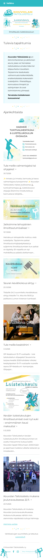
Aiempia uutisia (10, 524)
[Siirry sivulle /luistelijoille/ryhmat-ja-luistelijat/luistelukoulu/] (21, 23)
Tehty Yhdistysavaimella (29, 551)
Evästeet (7, 551)
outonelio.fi (20, 537)
